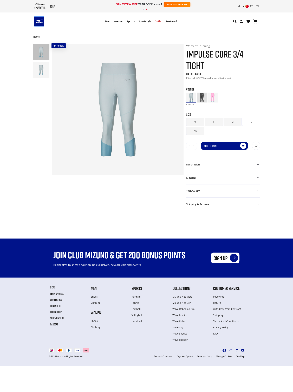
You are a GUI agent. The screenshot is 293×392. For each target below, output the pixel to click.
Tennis (135, 302)
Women (118, 21)
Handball (137, 321)
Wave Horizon (180, 339)
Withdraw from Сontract (227, 309)
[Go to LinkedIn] (236, 350)
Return (217, 302)
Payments (218, 296)
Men (107, 21)
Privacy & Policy (204, 356)
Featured (171, 21)
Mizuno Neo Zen (181, 302)
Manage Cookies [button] (224, 356)
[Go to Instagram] (230, 350)
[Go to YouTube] (242, 350)
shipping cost (224, 77)
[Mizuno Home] (39, 6)
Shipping (218, 315)
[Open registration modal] (241, 21)
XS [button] (195, 121)
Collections (181, 288)
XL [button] (195, 130)
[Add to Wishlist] (256, 146)
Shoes (94, 296)
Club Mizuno (56, 299)
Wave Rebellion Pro (183, 309)
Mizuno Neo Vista (182, 296)
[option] (191, 97)
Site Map (240, 356)
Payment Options (185, 356)
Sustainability (57, 318)
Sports (131, 21)
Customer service (226, 288)
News (52, 287)
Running (136, 296)
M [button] (232, 121)
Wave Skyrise (179, 333)
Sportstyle (144, 21)
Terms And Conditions (226, 321)
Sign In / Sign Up (169, 4)
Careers (54, 324)
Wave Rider (178, 321)
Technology (56, 312)
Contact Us (55, 306)
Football (136, 309)
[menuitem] (107, 21)
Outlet (158, 21)
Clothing (95, 302)
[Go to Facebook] (224, 350)
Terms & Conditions (163, 356)
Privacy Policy (220, 327)
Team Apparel (57, 293)
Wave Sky (177, 327)
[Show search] (235, 21)
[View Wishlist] (248, 21)
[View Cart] (255, 21)
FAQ (215, 333)
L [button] (251, 121)
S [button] (213, 121)
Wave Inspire (179, 315)
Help (239, 6)
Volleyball (137, 315)
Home (36, 36)
